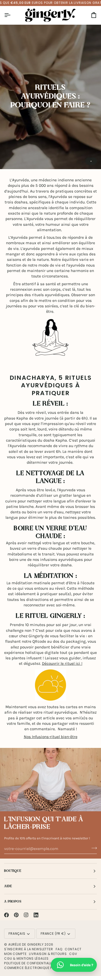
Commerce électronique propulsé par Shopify (46, 968)
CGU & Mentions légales (26, 958)
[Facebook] (6, 915)
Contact (73, 949)
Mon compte (15, 954)
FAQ (59, 949)
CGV (73, 954)
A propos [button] (12, 901)
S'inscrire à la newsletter (28, 949)
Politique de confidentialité (29, 963)
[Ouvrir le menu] (12, 15)
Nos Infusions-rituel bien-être (50, 736)
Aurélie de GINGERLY (26, 944)
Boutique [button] (12, 871)
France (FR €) (53, 933)
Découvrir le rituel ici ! (62, 663)
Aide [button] (8, 886)
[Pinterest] (16, 915)
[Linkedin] (36, 915)
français (17, 933)
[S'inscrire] (92, 848)
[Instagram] (26, 915)
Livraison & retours (48, 954)
